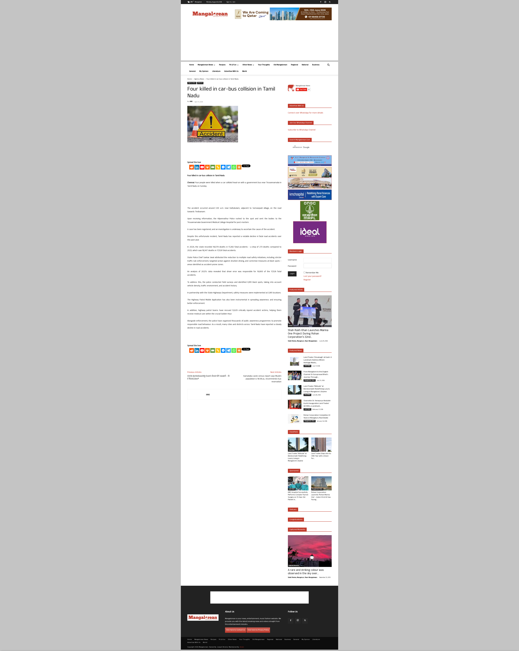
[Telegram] (228, 167)
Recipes (222, 65)
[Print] (207, 167)
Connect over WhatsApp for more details (305, 113)
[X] (330, 2)
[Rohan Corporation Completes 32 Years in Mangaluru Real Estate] (294, 419)
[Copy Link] (218, 167)
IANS (191, 101)
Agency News (199, 79)
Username (292, 260)
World (244, 71)
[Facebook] (321, 2)
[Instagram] (325, 2)
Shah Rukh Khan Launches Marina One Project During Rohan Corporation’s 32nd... (308, 334)
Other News (247, 65)
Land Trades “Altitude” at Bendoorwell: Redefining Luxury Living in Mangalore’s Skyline (317, 389)
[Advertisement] (259, 41)
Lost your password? (313, 276)
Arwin (242, 647)
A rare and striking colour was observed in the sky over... (306, 572)
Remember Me (312, 273)
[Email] (212, 167)
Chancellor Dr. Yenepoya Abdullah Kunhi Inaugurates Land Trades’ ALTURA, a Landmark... (317, 403)
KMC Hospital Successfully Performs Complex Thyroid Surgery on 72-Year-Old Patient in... (298, 496)
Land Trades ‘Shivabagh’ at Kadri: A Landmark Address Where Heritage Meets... (318, 360)
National (305, 65)
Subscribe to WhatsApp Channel (301, 130)
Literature (216, 71)
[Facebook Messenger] (223, 167)
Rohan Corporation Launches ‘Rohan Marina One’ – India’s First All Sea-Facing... (321, 496)
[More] (239, 167)
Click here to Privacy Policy (258, 630)
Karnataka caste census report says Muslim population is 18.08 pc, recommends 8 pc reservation (262, 379)
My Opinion (203, 71)
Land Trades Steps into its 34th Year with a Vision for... (321, 456)
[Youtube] (202, 167)
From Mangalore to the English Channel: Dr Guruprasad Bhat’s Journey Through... (316, 374)
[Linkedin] (196, 167)
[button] (328, 65)
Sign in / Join (231, 2)
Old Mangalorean (280, 65)
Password (292, 266)
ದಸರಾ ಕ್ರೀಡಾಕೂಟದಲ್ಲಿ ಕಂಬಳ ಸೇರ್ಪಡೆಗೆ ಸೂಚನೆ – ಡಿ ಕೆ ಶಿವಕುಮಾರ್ (208, 378)
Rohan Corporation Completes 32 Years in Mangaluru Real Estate (317, 417)
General (192, 71)
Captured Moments (297, 529)
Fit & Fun (232, 65)
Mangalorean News (205, 65)
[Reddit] (191, 167)
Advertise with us (297, 105)
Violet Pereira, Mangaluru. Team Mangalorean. (302, 341)
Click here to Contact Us (235, 630)
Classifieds (307, 395)
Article (290, 326)
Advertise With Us (231, 71)
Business (315, 65)
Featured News (296, 350)
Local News (307, 366)
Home (191, 65)
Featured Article (296, 289)
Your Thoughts (264, 65)
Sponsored (294, 470)
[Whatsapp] (233, 167)
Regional (294, 65)
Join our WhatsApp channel (301, 122)
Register (307, 280)
